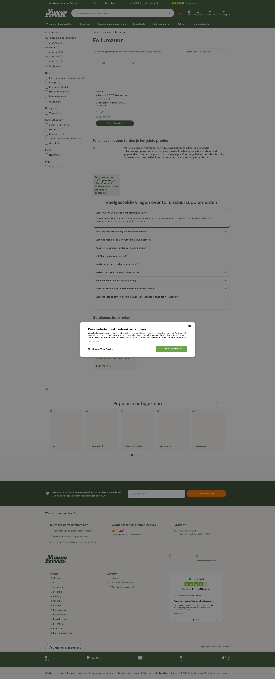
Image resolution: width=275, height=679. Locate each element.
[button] (100, 348)
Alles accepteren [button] (171, 348)
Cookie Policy (93, 341)
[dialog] (137, 339)
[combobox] (189, 325)
